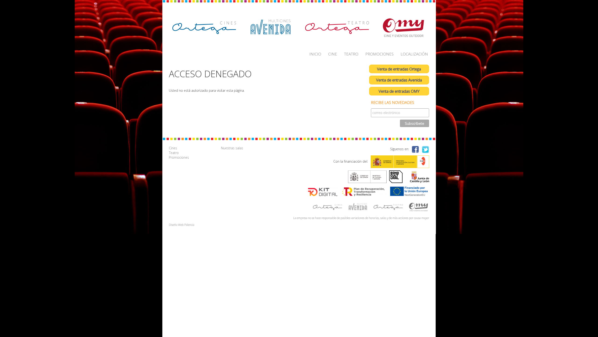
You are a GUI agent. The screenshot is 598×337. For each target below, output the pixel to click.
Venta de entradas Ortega (399, 69)
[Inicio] (298, 27)
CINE (332, 54)
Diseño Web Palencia (181, 225)
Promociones (179, 157)
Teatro (174, 152)
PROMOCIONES (379, 54)
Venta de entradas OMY (399, 91)
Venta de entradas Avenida (399, 80)
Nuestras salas (232, 148)
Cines (173, 148)
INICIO (315, 54)
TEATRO (351, 54)
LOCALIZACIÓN (414, 54)
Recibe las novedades (392, 102)
